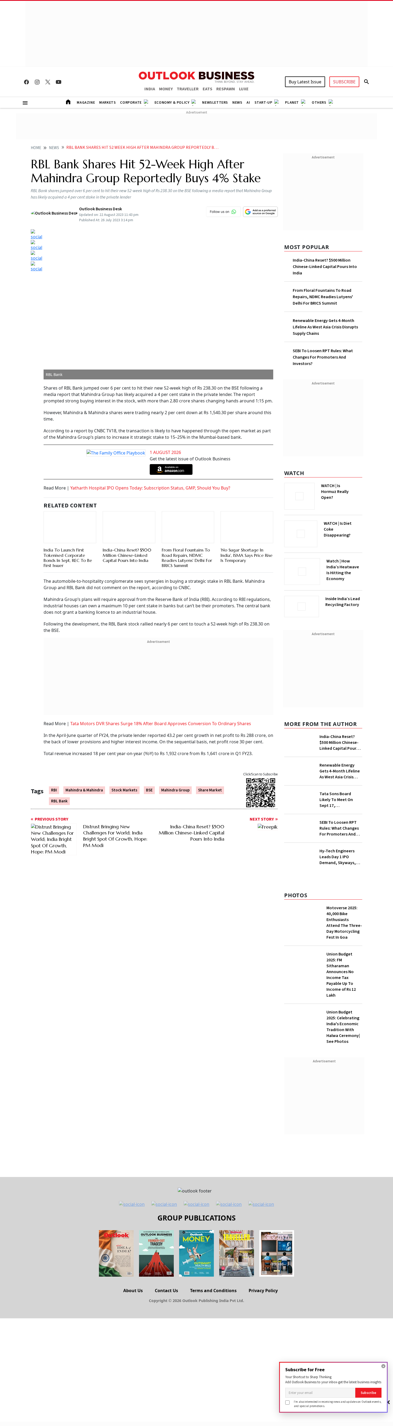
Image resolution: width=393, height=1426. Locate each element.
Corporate (130, 102)
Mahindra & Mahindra (84, 790)
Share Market (210, 790)
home (36, 148)
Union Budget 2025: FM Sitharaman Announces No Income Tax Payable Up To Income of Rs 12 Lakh (341, 974)
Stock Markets (124, 790)
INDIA (149, 89)
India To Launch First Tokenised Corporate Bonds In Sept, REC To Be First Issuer (68, 557)
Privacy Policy (263, 1290)
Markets (107, 102)
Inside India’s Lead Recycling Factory (342, 602)
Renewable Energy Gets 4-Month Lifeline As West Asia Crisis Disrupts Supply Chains (325, 327)
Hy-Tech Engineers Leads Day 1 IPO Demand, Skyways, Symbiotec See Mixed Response (339, 857)
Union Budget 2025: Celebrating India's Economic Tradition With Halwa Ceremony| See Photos (343, 1026)
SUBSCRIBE (344, 82)
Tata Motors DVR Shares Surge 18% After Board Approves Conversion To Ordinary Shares (160, 723)
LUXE (244, 89)
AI (248, 102)
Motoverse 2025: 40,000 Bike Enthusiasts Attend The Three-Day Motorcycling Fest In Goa (344, 922)
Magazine (86, 102)
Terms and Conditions (213, 1290)
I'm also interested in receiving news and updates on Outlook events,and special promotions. (338, 1404)
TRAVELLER (188, 89)
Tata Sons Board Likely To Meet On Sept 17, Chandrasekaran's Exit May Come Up (340, 800)
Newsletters (215, 102)
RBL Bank (59, 801)
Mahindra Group (175, 790)
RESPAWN (225, 89)
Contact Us (166, 1290)
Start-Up (263, 102)
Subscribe (368, 1392)
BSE (149, 790)
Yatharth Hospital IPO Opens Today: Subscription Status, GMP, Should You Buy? (150, 488)
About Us (133, 1290)
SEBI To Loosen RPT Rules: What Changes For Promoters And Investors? (323, 357)
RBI (54, 790)
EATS (207, 89)
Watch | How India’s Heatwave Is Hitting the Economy (342, 570)
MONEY (166, 89)
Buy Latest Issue (305, 82)
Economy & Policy (172, 102)
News (237, 102)
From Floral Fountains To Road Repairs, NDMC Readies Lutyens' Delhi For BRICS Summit (187, 557)
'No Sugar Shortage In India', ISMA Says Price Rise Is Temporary (246, 555)
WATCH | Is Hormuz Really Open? (335, 491)
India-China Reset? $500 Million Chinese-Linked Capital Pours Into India (127, 555)
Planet (292, 102)
